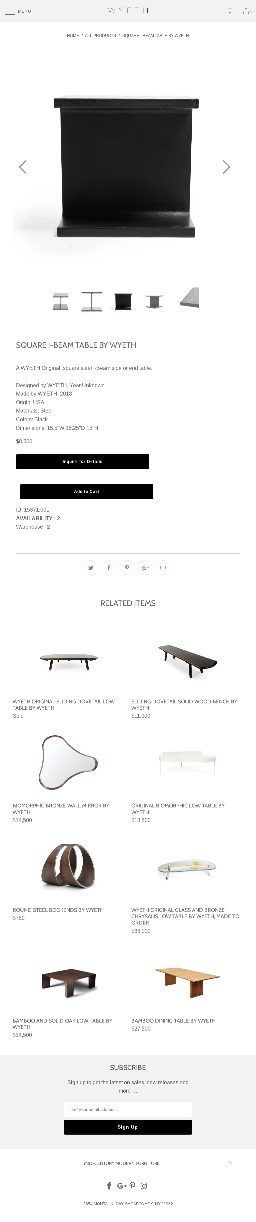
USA (38, 402)
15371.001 (36, 510)
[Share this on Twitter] (91, 567)
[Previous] (24, 167)
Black (41, 419)
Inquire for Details (83, 461)
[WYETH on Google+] (121, 1186)
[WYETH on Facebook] (110, 1186)
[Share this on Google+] (145, 567)
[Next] (224, 167)
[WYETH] (128, 11)
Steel (46, 411)
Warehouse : (33, 527)
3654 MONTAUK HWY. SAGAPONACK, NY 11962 (128, 1204)
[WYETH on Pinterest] (133, 1186)
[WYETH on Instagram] (144, 1186)
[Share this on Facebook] (109, 567)
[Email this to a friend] (163, 567)
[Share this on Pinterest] (127, 567)
